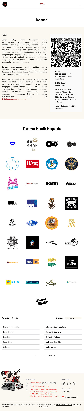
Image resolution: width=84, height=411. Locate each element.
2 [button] (38, 355)
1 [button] (35, 355)
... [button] (45, 355)
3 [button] (42, 355)
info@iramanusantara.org (14, 99)
